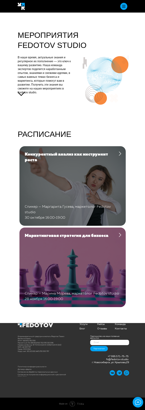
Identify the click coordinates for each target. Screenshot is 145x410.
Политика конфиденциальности (32, 367)
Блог (82, 328)
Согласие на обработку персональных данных (38, 372)
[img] (119, 373)
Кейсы (101, 324)
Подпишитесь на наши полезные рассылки (104, 337)
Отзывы (102, 328)
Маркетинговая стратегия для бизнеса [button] (66, 236)
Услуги (84, 324)
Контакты (121, 328)
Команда (120, 324)
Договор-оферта (24, 369)
